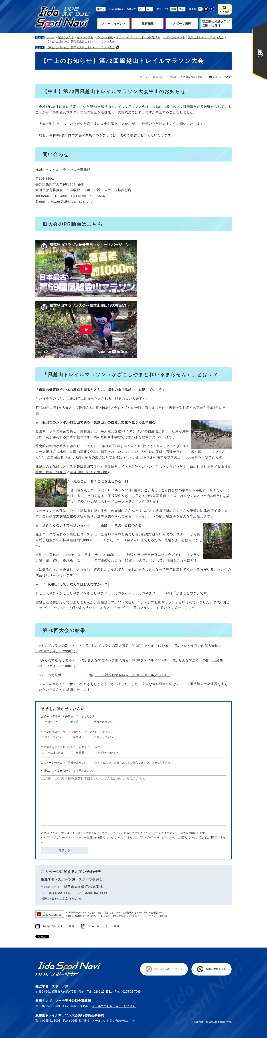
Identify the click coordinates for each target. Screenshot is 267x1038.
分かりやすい (53, 737)
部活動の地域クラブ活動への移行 (216, 23)
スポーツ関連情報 (149, 37)
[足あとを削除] (117, 47)
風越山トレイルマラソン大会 (206, 37)
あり (141, 9)
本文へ (100, 9)
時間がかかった (108, 752)
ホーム (50, 37)
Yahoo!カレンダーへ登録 (103, 926)
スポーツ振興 (182, 23)
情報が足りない (103, 721)
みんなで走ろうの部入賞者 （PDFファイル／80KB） (129, 660)
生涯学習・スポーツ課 (58, 879)
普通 (76, 721)
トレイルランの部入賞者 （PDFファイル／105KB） (131, 645)
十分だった (51, 721)
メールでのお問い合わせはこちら (114, 1006)
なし (149, 9)
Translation (116, 9)
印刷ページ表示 (222, 76)
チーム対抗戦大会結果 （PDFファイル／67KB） (132, 675)
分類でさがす (66, 37)
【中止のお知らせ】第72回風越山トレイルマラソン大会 (80, 47)
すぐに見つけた (54, 752)
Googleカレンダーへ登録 (58, 926)
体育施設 (148, 23)
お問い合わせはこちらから (61, 898)
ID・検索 (224, 11)
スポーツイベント (114, 23)
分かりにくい (105, 737)
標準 (173, 9)
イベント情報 (85, 37)
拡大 (181, 9)
